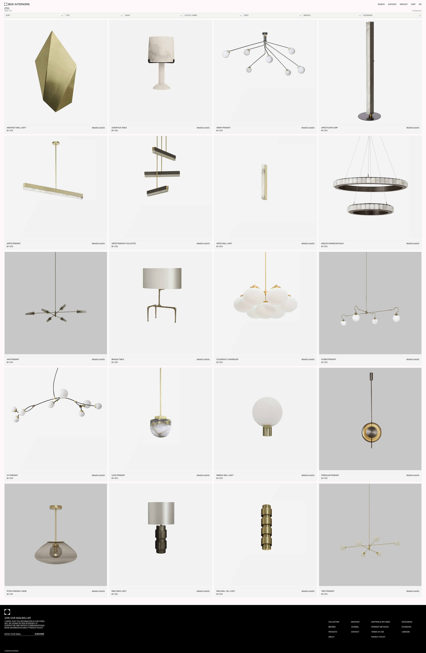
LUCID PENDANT (118, 475)
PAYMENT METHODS (380, 627)
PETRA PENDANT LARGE (17, 591)
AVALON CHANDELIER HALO (332, 243)
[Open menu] (420, 4)
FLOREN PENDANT (328, 359)
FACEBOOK (406, 627)
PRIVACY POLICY (378, 637)
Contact (355, 632)
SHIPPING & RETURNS (380, 622)
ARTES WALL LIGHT (224, 243)
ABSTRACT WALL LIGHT (16, 128)
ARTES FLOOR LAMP (329, 128)
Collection (333, 622)
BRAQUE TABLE (118, 359)
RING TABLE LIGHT (119, 591)
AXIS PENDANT (13, 359)
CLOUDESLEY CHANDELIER (227, 359)
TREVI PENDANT (327, 591)
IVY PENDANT (12, 475)
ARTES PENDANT (14, 243)
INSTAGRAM (407, 622)
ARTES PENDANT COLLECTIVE (124, 243)
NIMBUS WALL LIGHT (224, 475)
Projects (332, 632)
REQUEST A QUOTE (98, 127)
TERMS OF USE (377, 632)
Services (355, 622)
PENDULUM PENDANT (330, 475)
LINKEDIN (406, 632)
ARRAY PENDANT (223, 128)
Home (6, 11)
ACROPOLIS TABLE (119, 128)
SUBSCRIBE (39, 634)
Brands (332, 627)
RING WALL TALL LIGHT (225, 591)
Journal (355, 627)
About (331, 637)
